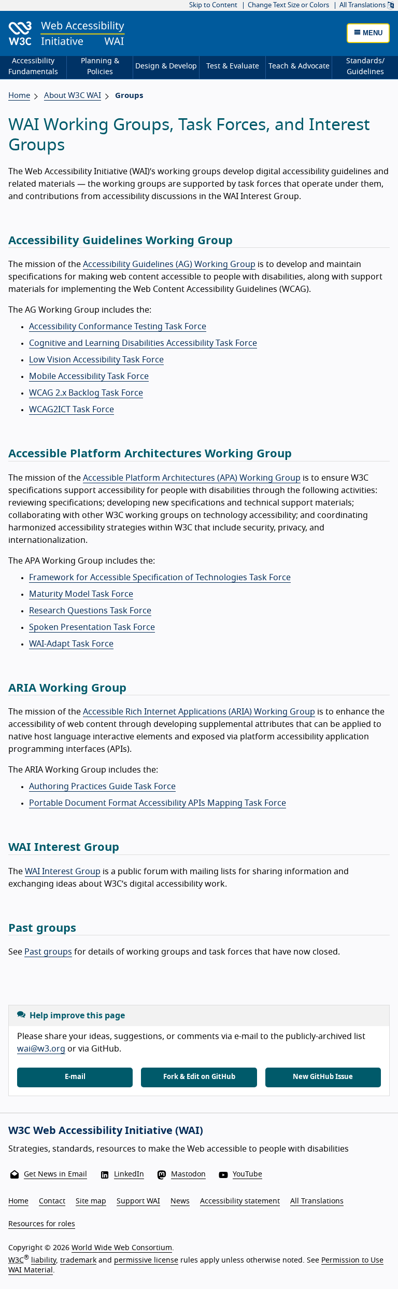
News (180, 1201)
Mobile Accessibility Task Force (89, 376)
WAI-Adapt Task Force (71, 644)
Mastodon (188, 1174)
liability (43, 1260)
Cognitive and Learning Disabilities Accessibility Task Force (143, 343)
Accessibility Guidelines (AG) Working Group (169, 264)
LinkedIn (129, 1174)
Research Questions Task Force (90, 611)
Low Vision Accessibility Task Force (96, 360)
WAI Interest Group (63, 871)
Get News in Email (55, 1174)
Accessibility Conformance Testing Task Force (117, 327)
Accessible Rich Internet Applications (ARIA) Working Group (199, 712)
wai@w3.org (41, 1049)
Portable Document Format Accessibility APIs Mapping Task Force (157, 803)
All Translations (363, 5)
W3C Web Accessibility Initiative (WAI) (105, 1131)
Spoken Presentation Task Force (92, 627)
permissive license (146, 1260)
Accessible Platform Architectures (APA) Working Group (192, 478)
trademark (78, 1260)
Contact (52, 1201)
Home (19, 96)
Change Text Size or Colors (288, 5)
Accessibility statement (240, 1201)
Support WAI (138, 1201)
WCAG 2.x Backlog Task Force (86, 393)
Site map (91, 1201)
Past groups (48, 952)
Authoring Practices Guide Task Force (102, 786)
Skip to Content (213, 5)
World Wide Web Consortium (122, 1248)
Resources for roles (41, 1224)
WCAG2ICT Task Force (71, 409)
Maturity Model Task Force (81, 594)
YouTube (247, 1174)
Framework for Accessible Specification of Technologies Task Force (160, 577)
